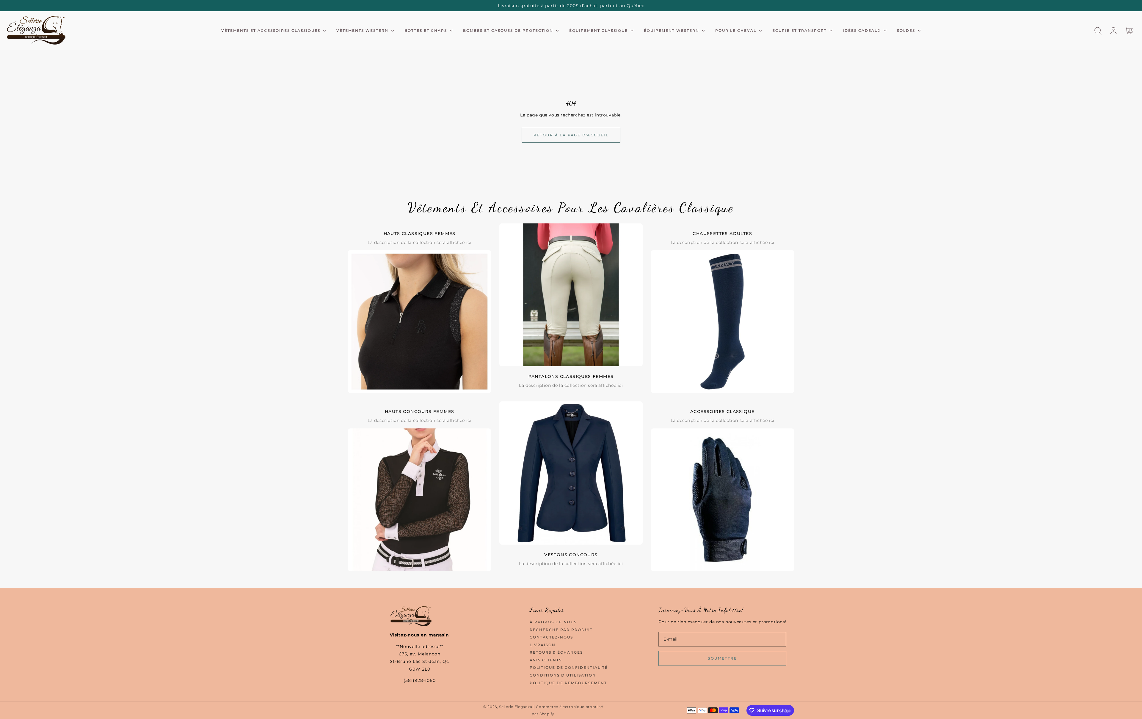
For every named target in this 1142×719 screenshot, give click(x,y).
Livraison (543, 645)
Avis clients (546, 660)
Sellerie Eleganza (515, 707)
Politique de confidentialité (569, 667)
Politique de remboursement (568, 683)
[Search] (1098, 30)
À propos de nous (553, 622)
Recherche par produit (561, 629)
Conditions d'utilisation (563, 675)
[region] (571, 5)
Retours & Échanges (556, 652)
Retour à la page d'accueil (571, 135)
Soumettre (722, 658)
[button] (1098, 31)
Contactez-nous (551, 637)
